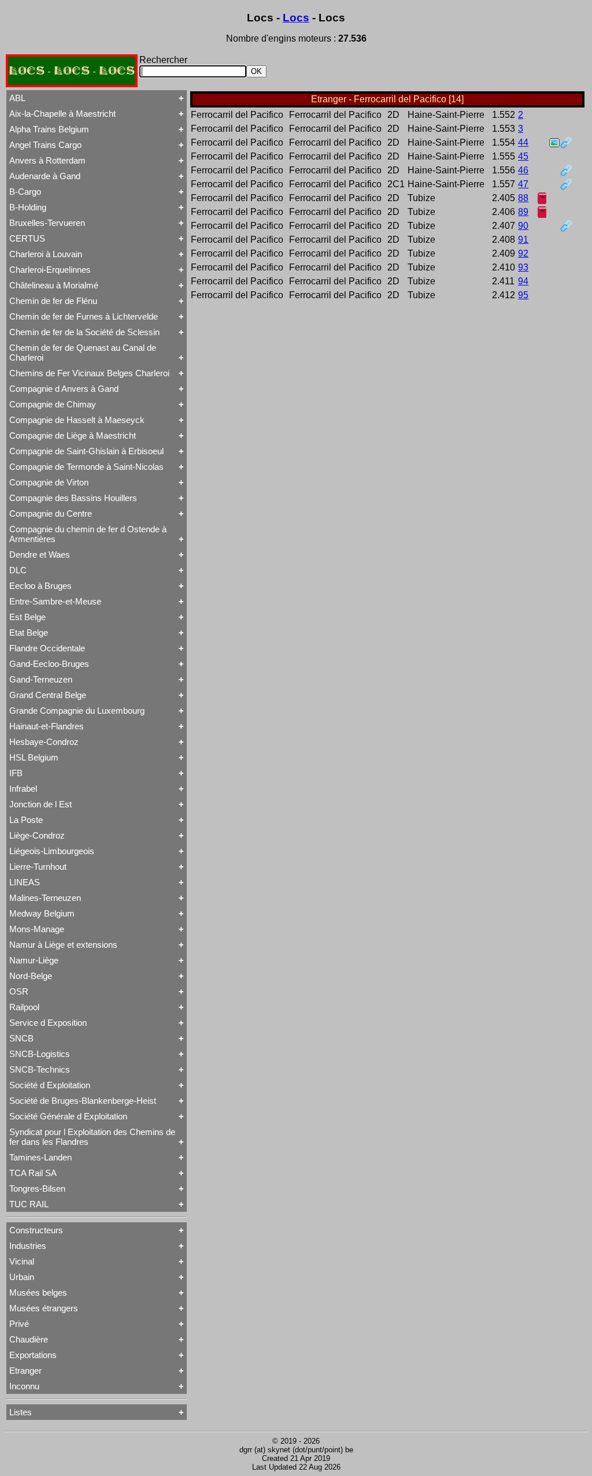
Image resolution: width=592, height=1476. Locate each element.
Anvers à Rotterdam (47, 160)
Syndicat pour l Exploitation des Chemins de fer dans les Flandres (92, 1137)
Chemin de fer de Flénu (53, 301)
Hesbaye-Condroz (44, 742)
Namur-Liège (33, 960)
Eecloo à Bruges (40, 586)
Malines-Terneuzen (45, 898)
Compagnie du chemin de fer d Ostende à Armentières (87, 534)
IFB (16, 773)
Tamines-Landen (40, 1157)
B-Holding (27, 207)
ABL (17, 98)
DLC (18, 570)
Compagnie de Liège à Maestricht (72, 435)
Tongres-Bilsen (37, 1188)
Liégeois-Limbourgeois (51, 851)
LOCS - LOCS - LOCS (72, 71)
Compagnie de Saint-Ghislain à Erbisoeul (86, 451)
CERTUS (27, 238)
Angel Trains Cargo (45, 145)
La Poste (26, 820)
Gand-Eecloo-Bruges (49, 664)
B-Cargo (25, 191)
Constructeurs (36, 1230)
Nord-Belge (30, 976)
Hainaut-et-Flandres (46, 726)
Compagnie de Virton (48, 482)
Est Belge (27, 617)
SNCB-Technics (39, 1069)
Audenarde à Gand (44, 176)
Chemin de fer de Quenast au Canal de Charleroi (82, 352)
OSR (18, 991)
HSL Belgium (33, 757)
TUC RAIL (29, 1204)
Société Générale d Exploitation (68, 1116)
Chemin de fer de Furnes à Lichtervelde (83, 316)
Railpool (24, 1007)
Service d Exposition (48, 1023)
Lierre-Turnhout (37, 866)
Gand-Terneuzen (40, 679)
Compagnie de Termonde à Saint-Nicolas (86, 467)
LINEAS (24, 882)
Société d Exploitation (49, 1085)
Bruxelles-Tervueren (47, 223)
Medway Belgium (42, 913)
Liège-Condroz (37, 835)
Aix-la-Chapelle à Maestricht (62, 113)
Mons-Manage (36, 929)
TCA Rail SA (33, 1173)
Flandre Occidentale (47, 648)
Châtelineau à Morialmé (53, 285)
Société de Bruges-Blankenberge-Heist (82, 1101)
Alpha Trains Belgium (49, 129)
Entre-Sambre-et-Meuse (55, 601)
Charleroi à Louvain (45, 254)
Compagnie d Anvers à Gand (64, 389)
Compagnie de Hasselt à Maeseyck (77, 420)
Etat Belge (28, 632)
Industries (27, 1246)
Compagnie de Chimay (52, 404)
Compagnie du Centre (50, 513)
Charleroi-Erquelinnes (50, 270)
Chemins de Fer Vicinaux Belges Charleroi (89, 373)
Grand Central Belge (47, 695)
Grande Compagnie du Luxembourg (77, 710)
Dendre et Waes (39, 554)
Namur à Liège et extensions (63, 945)
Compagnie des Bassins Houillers (73, 498)
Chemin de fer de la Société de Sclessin (84, 332)
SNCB (21, 1038)
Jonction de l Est (40, 804)
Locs (296, 18)
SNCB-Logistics (39, 1054)
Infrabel (23, 788)
